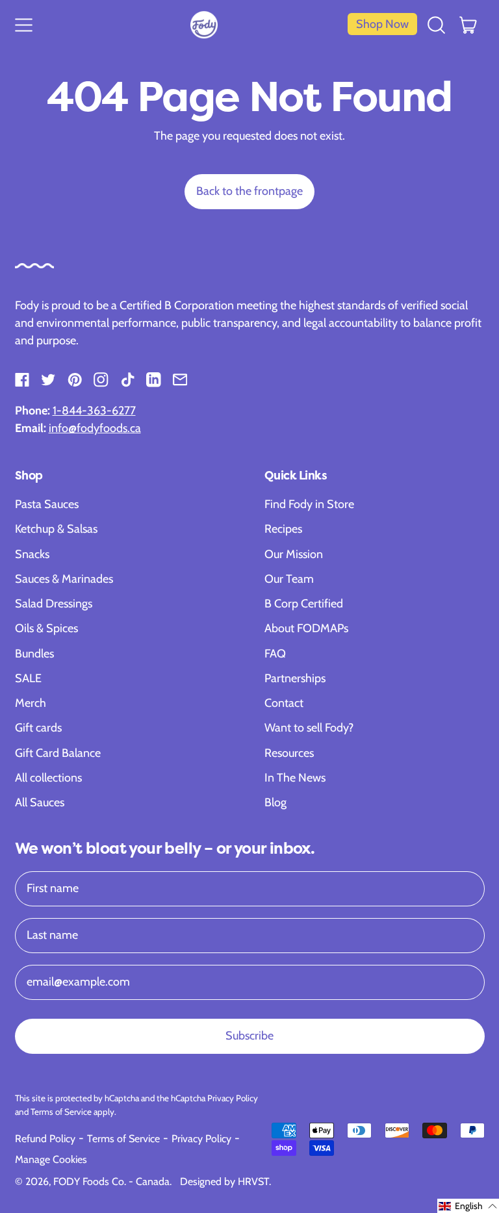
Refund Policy (45, 1138)
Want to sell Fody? (308, 728)
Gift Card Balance (58, 753)
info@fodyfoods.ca (95, 428)
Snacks (32, 554)
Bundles (34, 653)
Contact (283, 703)
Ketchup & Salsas (56, 529)
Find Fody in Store (309, 504)
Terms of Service (61, 1111)
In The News (295, 778)
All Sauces (39, 802)
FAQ (275, 653)
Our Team (289, 579)
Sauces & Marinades (64, 579)
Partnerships (295, 678)
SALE (28, 678)
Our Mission (293, 554)
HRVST (253, 1181)
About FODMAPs (306, 628)
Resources (289, 753)
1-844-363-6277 (94, 410)
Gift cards (38, 728)
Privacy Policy (232, 1098)
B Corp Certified (303, 603)
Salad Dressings (53, 603)
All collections (48, 778)
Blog (275, 802)
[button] (436, 24)
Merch (30, 703)
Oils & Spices (46, 628)
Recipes (283, 529)
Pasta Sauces (47, 504)
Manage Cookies (51, 1159)
